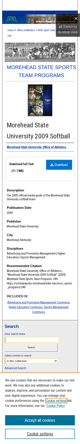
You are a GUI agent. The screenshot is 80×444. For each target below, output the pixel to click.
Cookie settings (56, 401)
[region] (40, 408)
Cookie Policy (56, 406)
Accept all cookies (40, 420)
